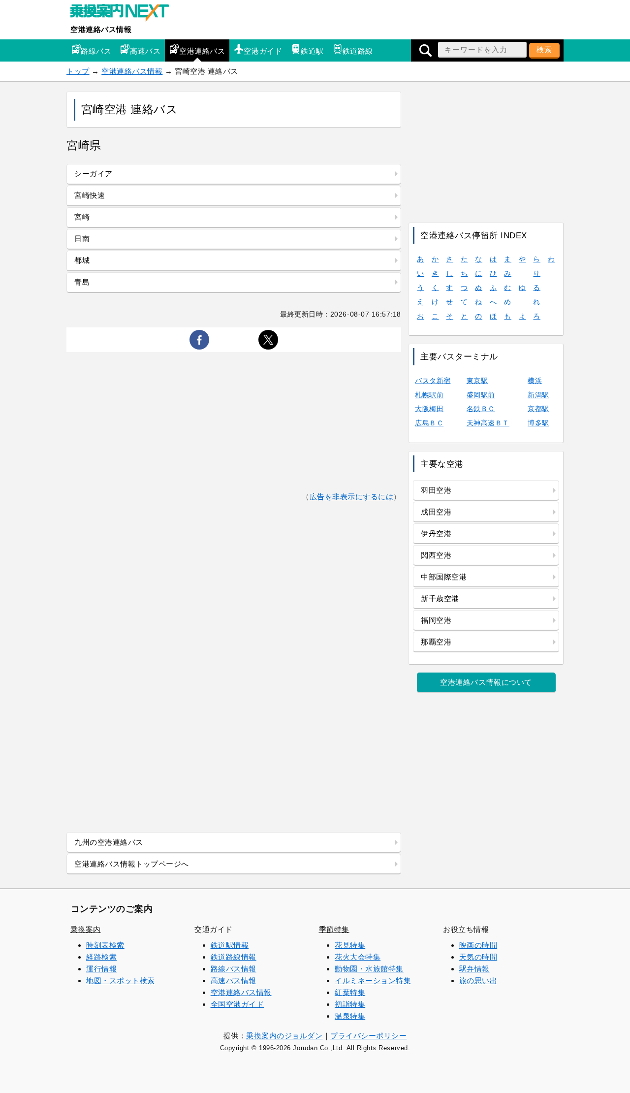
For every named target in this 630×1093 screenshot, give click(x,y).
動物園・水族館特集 (369, 968)
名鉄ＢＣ (481, 409)
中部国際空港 (444, 577)
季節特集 (334, 929)
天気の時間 (478, 957)
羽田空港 (436, 490)
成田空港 (436, 512)
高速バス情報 (233, 980)
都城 (82, 260)
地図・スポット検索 (120, 980)
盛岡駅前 (481, 395)
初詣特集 (350, 1004)
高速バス (145, 51)
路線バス (96, 51)
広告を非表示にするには (352, 496)
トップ (78, 71)
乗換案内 (85, 929)
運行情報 (101, 968)
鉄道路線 (358, 51)
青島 (82, 282)
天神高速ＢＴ (488, 423)
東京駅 (477, 381)
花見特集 (350, 945)
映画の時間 (478, 945)
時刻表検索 (105, 945)
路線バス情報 (233, 968)
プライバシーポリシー (368, 1035)
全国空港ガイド (237, 1004)
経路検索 (101, 957)
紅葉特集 (350, 992)
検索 (544, 49)
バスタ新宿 (433, 381)
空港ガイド (263, 51)
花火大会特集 (357, 957)
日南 (82, 238)
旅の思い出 (478, 980)
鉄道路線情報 (233, 957)
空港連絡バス (202, 51)
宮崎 (82, 217)
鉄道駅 (312, 51)
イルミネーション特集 (373, 980)
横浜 (535, 381)
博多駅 (538, 423)
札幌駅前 (429, 395)
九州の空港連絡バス (108, 842)
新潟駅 (538, 395)
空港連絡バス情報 (100, 29)
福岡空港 (436, 620)
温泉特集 (350, 1016)
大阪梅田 (429, 409)
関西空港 (436, 555)
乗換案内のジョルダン (284, 1035)
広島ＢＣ (429, 423)
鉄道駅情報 (230, 945)
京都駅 (538, 409)
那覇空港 (436, 642)
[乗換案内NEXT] (124, 14)
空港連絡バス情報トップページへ (131, 864)
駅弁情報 (474, 968)
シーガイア (93, 173)
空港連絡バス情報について (486, 682)
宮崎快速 (89, 195)
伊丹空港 (436, 533)
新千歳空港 (440, 598)
